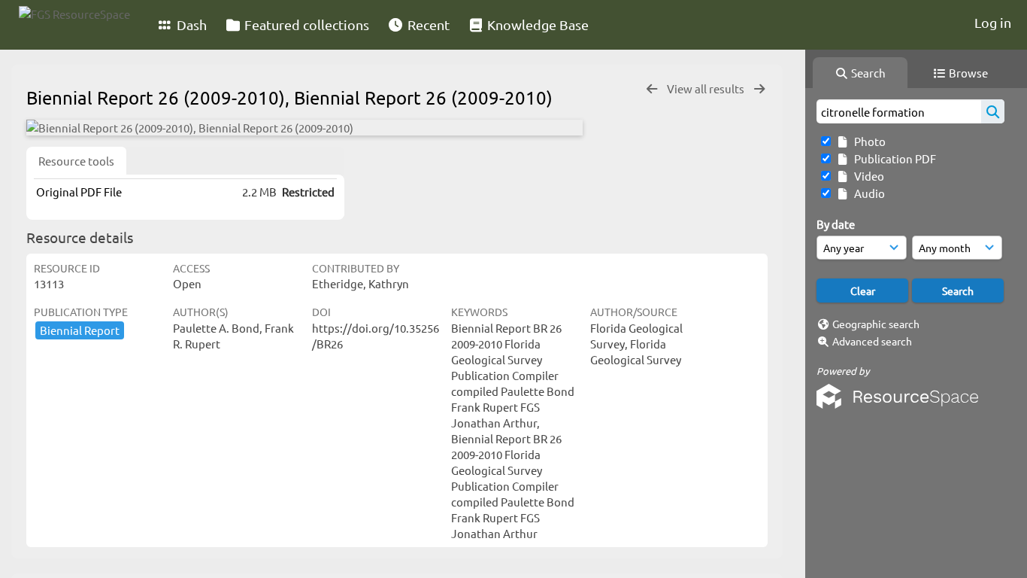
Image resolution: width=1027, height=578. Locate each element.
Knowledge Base (536, 24)
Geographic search (875, 323)
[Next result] (759, 89)
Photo (868, 141)
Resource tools (76, 161)
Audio (867, 193)
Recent (427, 24)
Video (867, 176)
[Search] (992, 111)
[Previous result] (652, 89)
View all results (707, 88)
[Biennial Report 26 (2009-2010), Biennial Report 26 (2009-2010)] (304, 127)
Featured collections (305, 24)
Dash (190, 24)
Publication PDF (893, 158)
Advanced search (872, 341)
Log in (992, 22)
